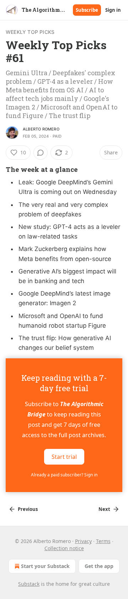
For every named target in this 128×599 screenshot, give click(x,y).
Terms (103, 541)
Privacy (83, 541)
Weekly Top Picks (30, 32)
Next (104, 509)
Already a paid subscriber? (64, 475)
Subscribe (87, 10)
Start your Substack (45, 566)
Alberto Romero (41, 129)
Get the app (99, 566)
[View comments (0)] (40, 152)
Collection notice (64, 548)
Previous (28, 509)
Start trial (64, 457)
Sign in (113, 10)
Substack (28, 583)
